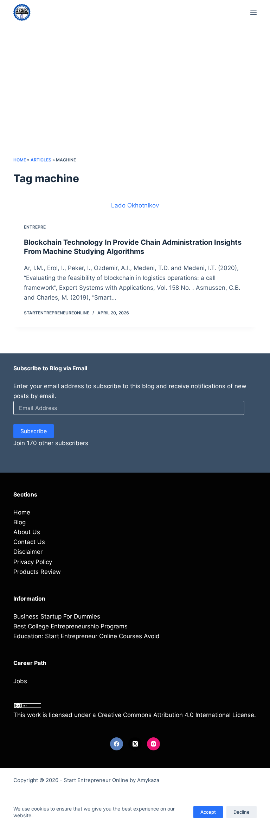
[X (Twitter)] (135, 744)
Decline (241, 812)
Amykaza (148, 780)
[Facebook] (116, 744)
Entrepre (35, 227)
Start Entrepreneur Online (96, 780)
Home (19, 159)
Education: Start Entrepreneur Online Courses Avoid (86, 636)
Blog (19, 522)
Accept (208, 812)
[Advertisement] (135, 104)
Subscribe (33, 431)
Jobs (20, 681)
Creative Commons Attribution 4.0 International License (176, 714)
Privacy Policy (32, 561)
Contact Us (29, 541)
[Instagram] (153, 744)
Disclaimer (28, 551)
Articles (41, 159)
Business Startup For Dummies (56, 616)
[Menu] (253, 12)
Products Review (37, 571)
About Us (26, 532)
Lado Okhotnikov (135, 205)
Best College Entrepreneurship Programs (70, 626)
